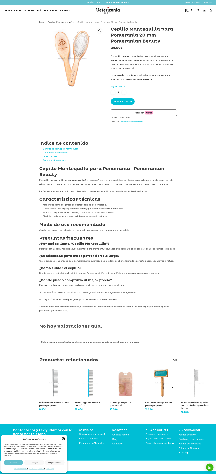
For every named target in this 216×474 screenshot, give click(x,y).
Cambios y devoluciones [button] (191, 439)
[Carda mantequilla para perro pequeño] (161, 383)
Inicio (41, 22)
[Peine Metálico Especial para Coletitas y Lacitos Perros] (196, 383)
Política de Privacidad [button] (189, 443)
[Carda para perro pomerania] (126, 383)
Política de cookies (21, 469)
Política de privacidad (37, 469)
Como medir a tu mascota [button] (92, 434)
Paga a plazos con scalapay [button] (160, 443)
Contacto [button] (117, 443)
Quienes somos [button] (120, 434)
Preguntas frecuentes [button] (157, 434)
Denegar (34, 463)
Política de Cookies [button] (188, 448)
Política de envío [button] (187, 434)
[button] (63, 439)
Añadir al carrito (123, 101)
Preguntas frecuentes (54, 160)
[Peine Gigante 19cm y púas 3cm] (90, 383)
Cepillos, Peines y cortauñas (61, 22)
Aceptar (13, 463)
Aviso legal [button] (184, 452)
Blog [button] (114, 439)
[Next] (171, 387)
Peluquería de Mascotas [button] (91, 443)
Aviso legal (50, 469)
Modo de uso (50, 156)
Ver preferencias (55, 463)
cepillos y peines (127, 292)
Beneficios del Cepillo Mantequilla (60, 148)
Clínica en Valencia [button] (88, 438)
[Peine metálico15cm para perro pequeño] (55, 383)
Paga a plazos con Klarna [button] (158, 438)
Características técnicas (55, 152)
